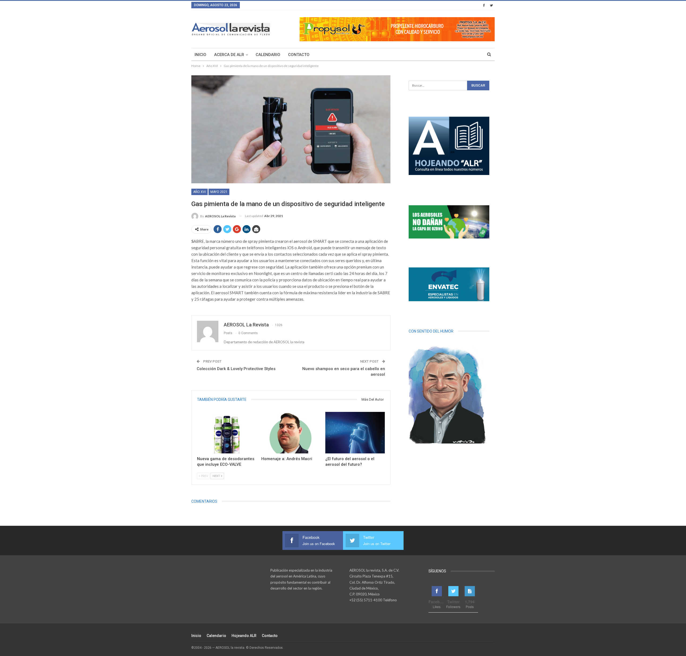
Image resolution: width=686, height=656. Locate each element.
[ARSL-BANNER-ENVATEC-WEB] (449, 284)
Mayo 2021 (219, 192)
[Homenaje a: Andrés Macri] (291, 432)
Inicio (200, 54)
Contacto (299, 54)
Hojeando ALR (244, 635)
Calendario (268, 54)
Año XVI (199, 192)
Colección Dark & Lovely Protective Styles (236, 368)
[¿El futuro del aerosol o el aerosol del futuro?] (355, 432)
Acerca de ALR (229, 54)
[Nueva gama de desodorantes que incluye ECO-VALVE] (226, 432)
